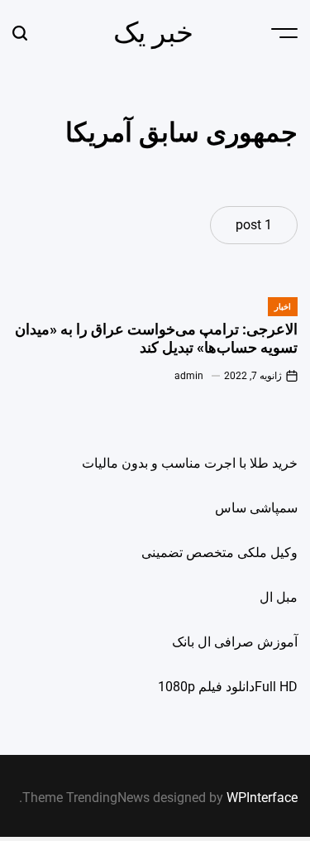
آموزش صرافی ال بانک (235, 642)
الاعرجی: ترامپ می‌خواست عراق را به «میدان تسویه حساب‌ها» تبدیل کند (156, 338)
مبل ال (279, 597)
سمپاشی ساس (256, 508)
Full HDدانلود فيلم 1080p (228, 686)
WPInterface (262, 797)
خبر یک (153, 32)
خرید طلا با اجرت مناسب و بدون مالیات (190, 463)
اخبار (282, 306)
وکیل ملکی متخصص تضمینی (219, 552)
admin (188, 376)
